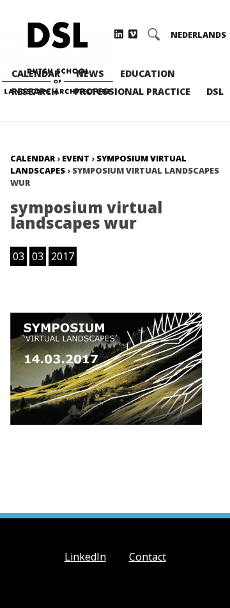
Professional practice (132, 91)
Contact (147, 557)
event (75, 158)
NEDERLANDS (198, 35)
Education (147, 73)
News (90, 73)
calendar (32, 158)
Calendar (36, 73)
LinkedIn (85, 557)
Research (35, 91)
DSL (215, 91)
